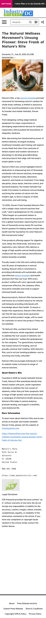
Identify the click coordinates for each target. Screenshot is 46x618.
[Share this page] (42, 22)
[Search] (30, 22)
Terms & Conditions (34, 608)
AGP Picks (6, 4)
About (12, 603)
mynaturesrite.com (10, 428)
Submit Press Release (13, 608)
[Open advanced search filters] (36, 22)
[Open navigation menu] (4, 22)
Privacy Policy (35, 614)
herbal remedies (22, 275)
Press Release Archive (27, 603)
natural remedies (28, 98)
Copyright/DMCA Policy (15, 614)
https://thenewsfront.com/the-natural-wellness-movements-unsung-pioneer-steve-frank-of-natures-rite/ (22, 436)
